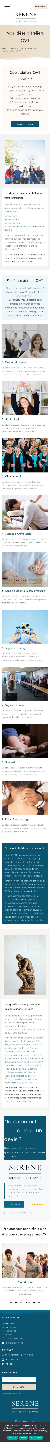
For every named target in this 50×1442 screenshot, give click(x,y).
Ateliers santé (10, 216)
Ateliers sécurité (11, 219)
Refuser (23, 1438)
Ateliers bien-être (12, 223)
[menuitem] (25, 1323)
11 (36, 1302)
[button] (7, 6)
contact (8, 1354)
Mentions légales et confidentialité (12, 1393)
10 (34, 1302)
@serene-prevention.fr (22, 1354)
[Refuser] (47, 1432)
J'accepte (12, 1438)
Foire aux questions (14, 1342)
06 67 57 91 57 (11, 1359)
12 (39, 1302)
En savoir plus (36, 1438)
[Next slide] (42, 1273)
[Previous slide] (8, 1273)
